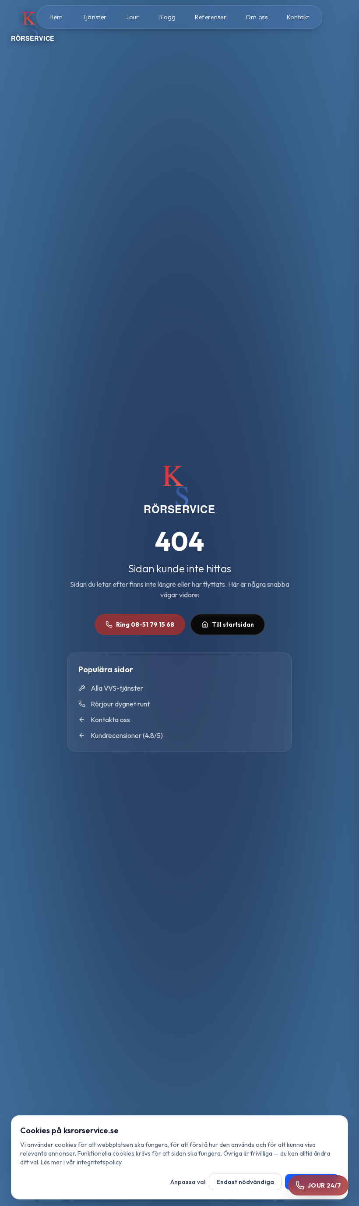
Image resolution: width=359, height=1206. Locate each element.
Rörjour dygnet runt (120, 703)
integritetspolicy (99, 1162)
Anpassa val (187, 1182)
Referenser (210, 17)
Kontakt (298, 17)
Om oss (256, 17)
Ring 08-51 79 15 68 (145, 624)
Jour (132, 17)
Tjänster (94, 17)
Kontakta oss (110, 719)
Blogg (167, 17)
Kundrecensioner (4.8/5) (127, 735)
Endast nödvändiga (245, 1182)
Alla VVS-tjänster (117, 688)
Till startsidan (233, 624)
